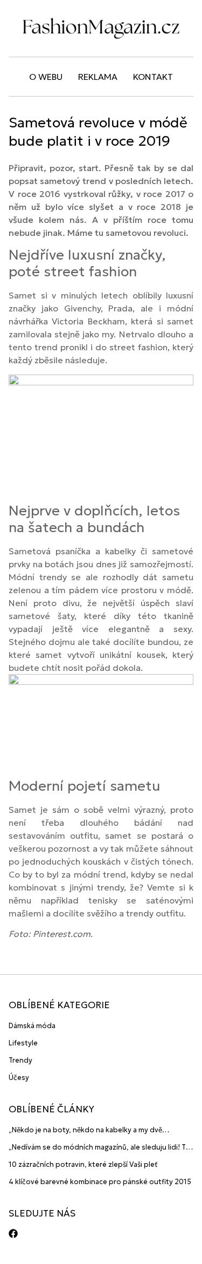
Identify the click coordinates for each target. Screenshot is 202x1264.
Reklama (97, 76)
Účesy (19, 1077)
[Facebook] (13, 1233)
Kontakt (153, 76)
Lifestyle (23, 1043)
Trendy (20, 1060)
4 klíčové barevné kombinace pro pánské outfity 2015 (100, 1181)
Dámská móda (32, 1025)
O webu (45, 76)
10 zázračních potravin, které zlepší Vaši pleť (83, 1164)
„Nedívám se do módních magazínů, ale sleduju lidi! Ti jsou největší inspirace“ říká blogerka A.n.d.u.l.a (98, 1148)
